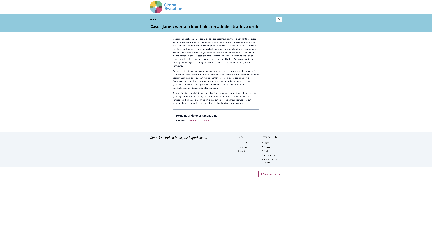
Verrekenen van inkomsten (199, 120)
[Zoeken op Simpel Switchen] (279, 19)
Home (155, 19)
